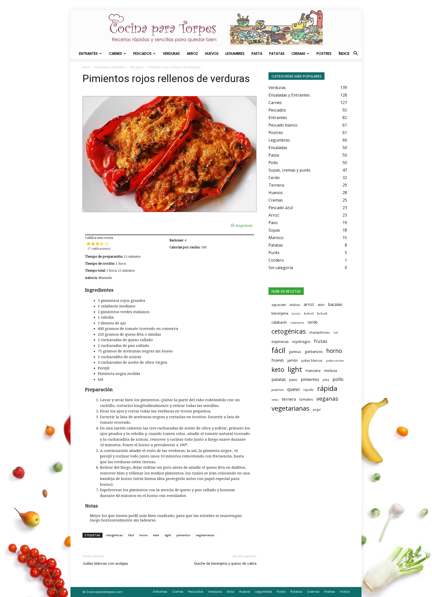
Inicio (86, 67)
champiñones (319, 332)
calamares (297, 322)
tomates (306, 399)
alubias (295, 304)
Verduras (171, 53)
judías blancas (311, 360)
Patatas (276, 53)
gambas (295, 351)
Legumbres (235, 53)
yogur (317, 409)
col (336, 332)
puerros (278, 389)
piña (326, 380)
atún (321, 304)
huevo (278, 360)
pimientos (183, 535)
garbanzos (314, 351)
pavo (293, 379)
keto (156, 535)
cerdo (313, 322)
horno (144, 535)
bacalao (335, 304)
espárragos (301, 341)
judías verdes (335, 360)
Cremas (298, 53)
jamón (292, 360)
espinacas (280, 341)
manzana (313, 370)
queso (293, 389)
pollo (338, 379)
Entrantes (88, 53)
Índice (344, 53)
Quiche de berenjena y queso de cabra (225, 563)
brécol (309, 313)
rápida (327, 388)
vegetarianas (205, 535)
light (168, 535)
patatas (279, 379)
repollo (308, 390)
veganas (327, 398)
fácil (131, 535)
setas (275, 399)
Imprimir (244, 225)
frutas (320, 341)
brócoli (322, 313)
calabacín (279, 322)
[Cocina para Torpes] (216, 29)
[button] (356, 54)
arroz (309, 304)
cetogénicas (114, 535)
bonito (296, 313)
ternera (289, 399)
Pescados (142, 53)
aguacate (279, 304)
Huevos (211, 53)
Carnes (115, 53)
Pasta (257, 53)
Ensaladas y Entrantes (110, 67)
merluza (330, 370)
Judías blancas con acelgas (105, 563)
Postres (324, 53)
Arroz (192, 53)
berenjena (280, 313)
